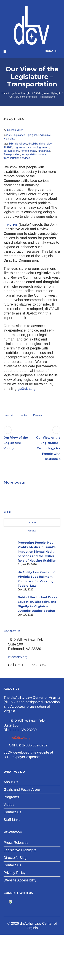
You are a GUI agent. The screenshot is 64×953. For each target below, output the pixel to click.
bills (11, 143)
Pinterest (37, 415)
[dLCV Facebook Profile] (6, 902)
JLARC (8, 147)
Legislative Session (25, 147)
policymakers (11, 150)
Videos (9, 805)
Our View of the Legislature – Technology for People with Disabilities (48, 448)
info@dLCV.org (19, 737)
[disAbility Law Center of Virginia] (32, 25)
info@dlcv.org (17, 657)
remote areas (28, 150)
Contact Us (12, 812)
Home (4, 93)
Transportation (12, 154)
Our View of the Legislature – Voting (16, 443)
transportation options (34, 154)
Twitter (23, 415)
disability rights (37, 143)
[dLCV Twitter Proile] (10, 902)
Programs (11, 797)
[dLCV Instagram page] (21, 902)
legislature (43, 147)
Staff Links (12, 820)
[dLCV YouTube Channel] (15, 902)
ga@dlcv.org (26, 389)
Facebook (9, 415)
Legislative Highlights (20, 93)
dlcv (49, 143)
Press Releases (16, 843)
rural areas (44, 150)
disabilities (21, 143)
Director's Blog (15, 858)
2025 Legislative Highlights (47, 93)
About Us (11, 782)
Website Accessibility (20, 880)
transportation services (17, 157)
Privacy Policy (14, 873)
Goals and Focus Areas (22, 789)
